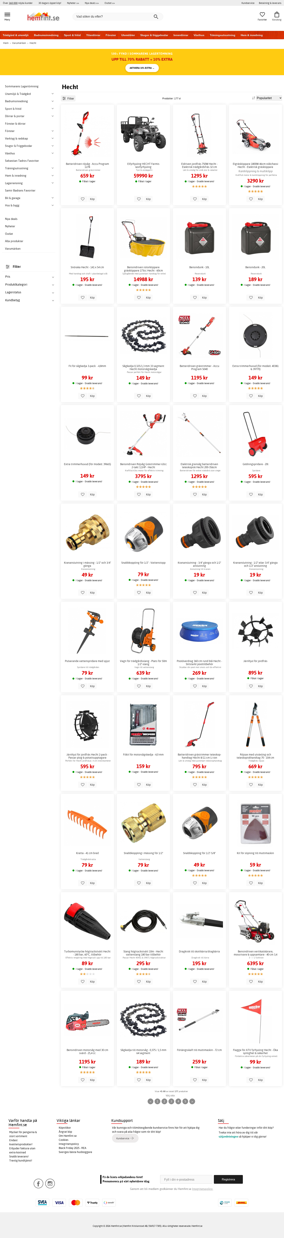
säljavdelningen (228, 1136)
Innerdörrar (180, 35)
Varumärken (12, 248)
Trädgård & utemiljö (16, 35)
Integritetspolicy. (202, 1189)
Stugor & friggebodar (154, 35)
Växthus (199, 35)
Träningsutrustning (222, 35)
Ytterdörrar (93, 35)
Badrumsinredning (46, 35)
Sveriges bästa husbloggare (75, 1152)
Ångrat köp (65, 1131)
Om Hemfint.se (68, 1136)
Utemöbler (128, 35)
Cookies (63, 1140)
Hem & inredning (252, 35)
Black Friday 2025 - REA (72, 1148)
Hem (6, 42)
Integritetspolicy (69, 1144)
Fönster (111, 35)
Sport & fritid (72, 35)
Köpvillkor (65, 1127)
